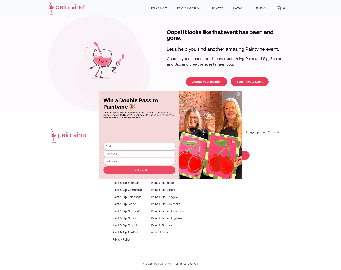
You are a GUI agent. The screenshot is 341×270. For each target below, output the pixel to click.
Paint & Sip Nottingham (166, 218)
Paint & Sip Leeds (124, 204)
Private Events (187, 7)
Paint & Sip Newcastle (165, 204)
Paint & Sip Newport (126, 211)
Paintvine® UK (163, 263)
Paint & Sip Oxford (125, 225)
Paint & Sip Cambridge (128, 189)
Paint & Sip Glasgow (164, 196)
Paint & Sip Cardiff (163, 189)
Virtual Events (160, 232)
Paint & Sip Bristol (162, 182)
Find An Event (158, 8)
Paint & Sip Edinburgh (127, 196)
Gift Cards (260, 8)
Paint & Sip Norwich (126, 218)
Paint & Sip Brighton (126, 182)
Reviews (217, 8)
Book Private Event (250, 81)
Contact (238, 8)
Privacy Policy (122, 239)
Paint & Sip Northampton (167, 211)
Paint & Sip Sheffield (126, 232)
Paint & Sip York (161, 225)
